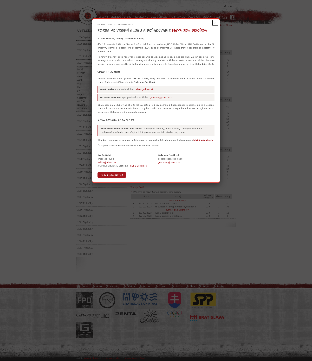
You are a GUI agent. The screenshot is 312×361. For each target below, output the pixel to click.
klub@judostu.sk (203, 140)
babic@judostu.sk (144, 89)
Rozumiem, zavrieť (112, 175)
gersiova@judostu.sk (161, 97)
